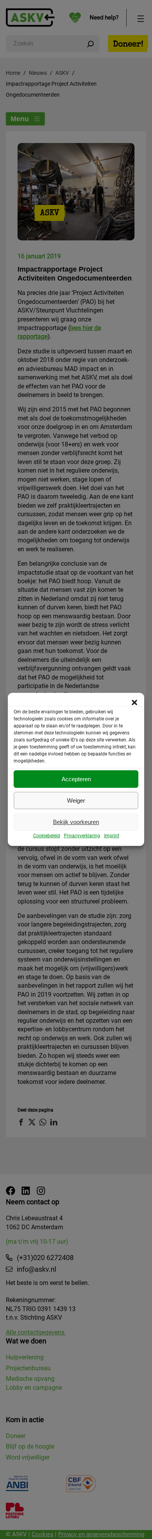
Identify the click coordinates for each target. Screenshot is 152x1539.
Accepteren (76, 779)
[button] (134, 702)
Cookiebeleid (46, 835)
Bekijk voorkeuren (76, 822)
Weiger (76, 800)
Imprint (111, 835)
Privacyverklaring (82, 835)
